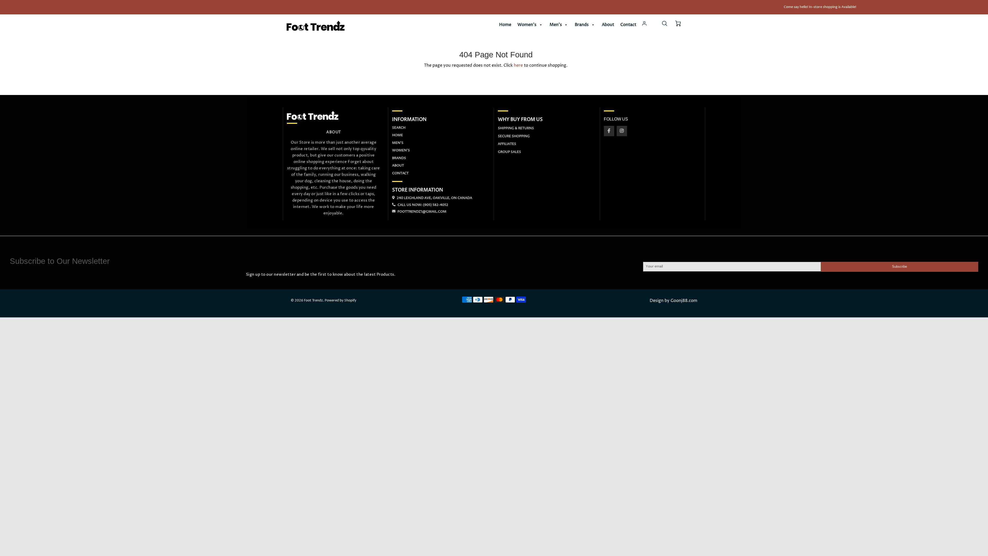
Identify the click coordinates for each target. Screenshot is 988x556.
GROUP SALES (509, 152)
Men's (556, 25)
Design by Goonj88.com (673, 300)
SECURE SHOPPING (514, 136)
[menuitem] (505, 25)
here (518, 65)
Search (398, 127)
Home (505, 25)
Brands (582, 25)
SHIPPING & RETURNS (516, 128)
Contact (628, 25)
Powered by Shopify (340, 300)
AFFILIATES (507, 144)
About (608, 25)
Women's (527, 25)
